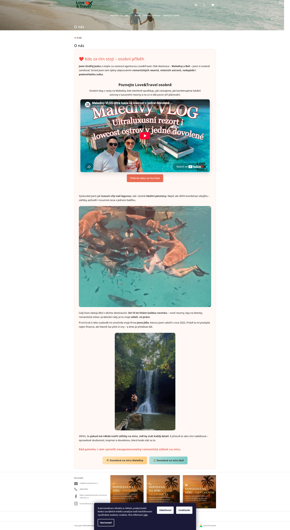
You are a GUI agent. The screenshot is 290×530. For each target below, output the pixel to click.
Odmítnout (165, 510)
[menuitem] (116, 16)
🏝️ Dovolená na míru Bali (168, 460)
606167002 (84, 489)
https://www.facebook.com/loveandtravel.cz (93, 496)
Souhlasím (184, 510)
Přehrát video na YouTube (145, 178)
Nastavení (106, 522)
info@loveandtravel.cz (89, 483)
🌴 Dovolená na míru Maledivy (124, 460)
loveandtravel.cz (86, 503)
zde (146, 515)
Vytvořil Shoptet (209, 525)
